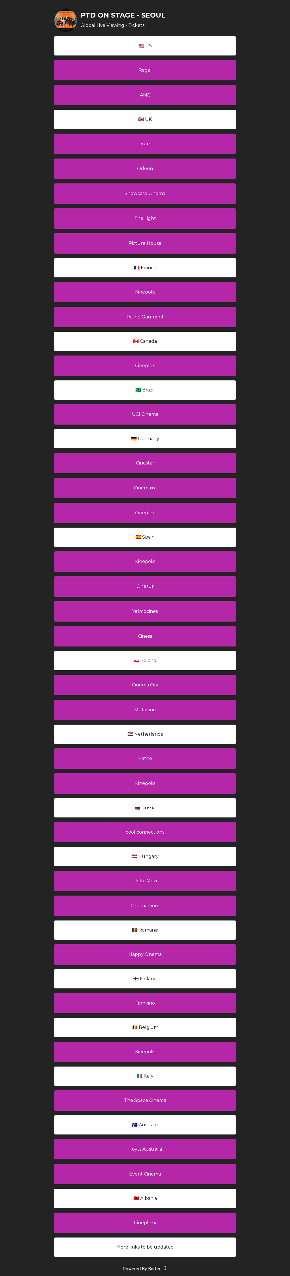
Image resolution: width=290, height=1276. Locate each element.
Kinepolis (145, 292)
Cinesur (145, 586)
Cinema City (145, 685)
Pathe (145, 758)
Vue (145, 143)
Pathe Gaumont (145, 317)
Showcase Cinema (145, 193)
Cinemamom (145, 905)
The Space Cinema (145, 1100)
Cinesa (145, 636)
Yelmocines (145, 611)
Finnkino (145, 1003)
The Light (145, 218)
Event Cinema (145, 1174)
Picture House (145, 243)
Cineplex (145, 365)
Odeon (145, 168)
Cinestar (145, 463)
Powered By (142, 1268)
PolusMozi (145, 880)
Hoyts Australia (145, 1149)
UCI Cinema (145, 414)
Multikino (145, 709)
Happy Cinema (145, 954)
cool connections (145, 832)
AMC (145, 95)
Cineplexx (145, 1222)
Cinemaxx (145, 488)
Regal (145, 70)
